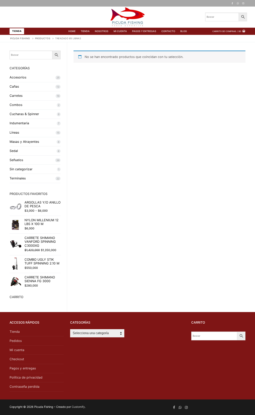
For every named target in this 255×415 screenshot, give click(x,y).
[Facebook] (232, 3)
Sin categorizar (21, 169)
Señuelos (16, 160)
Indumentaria (19, 123)
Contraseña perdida (24, 387)
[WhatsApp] (238, 3)
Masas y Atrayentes (24, 142)
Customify (78, 406)
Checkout (17, 359)
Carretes (16, 96)
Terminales (18, 178)
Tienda (17, 31)
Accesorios (18, 77)
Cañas (14, 86)
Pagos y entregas (23, 368)
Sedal (14, 151)
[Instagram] (243, 3)
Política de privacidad (26, 377)
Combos (16, 105)
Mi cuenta (17, 350)
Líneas (14, 132)
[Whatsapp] (180, 407)
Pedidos (16, 341)
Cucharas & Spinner (24, 114)
